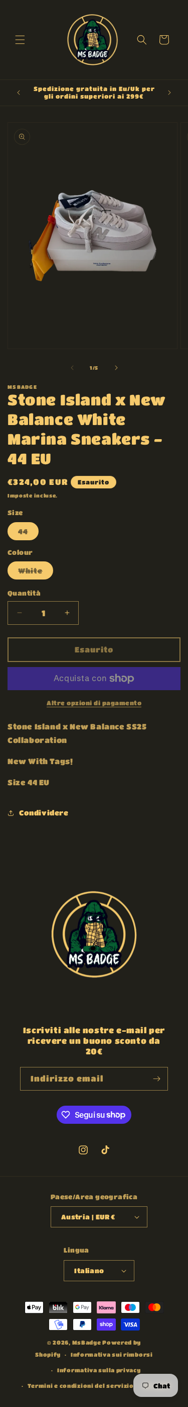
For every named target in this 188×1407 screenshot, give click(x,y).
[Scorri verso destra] (116, 368)
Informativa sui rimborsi (112, 1354)
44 (28, 533)
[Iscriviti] (156, 1079)
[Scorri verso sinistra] (72, 368)
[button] (20, 40)
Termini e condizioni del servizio (81, 1385)
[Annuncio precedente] (19, 92)
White (35, 573)
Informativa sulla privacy (99, 1370)
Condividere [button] (44, 812)
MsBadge (86, 1342)
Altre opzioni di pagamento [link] (94, 702)
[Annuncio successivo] (169, 92)
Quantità (24, 593)
